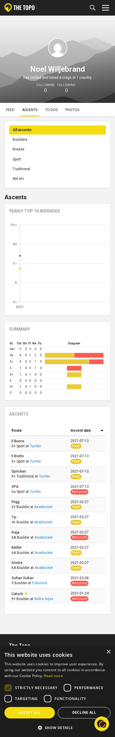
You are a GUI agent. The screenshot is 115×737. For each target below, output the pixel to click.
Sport (17, 159)
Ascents (29, 110)
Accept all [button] (30, 712)
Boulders (20, 140)
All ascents (22, 130)
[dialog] (57, 691)
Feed (10, 110)
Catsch (18, 594)
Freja (16, 532)
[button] (57, 727)
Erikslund (39, 583)
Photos (72, 110)
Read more (53, 675)
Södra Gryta (43, 599)
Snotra (17, 563)
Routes (18, 149)
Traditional (21, 169)
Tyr (14, 517)
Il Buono (18, 441)
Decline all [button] (84, 712)
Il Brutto (18, 456)
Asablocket (43, 507)
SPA (15, 487)
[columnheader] (38, 431)
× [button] (108, 652)
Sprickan (19, 471)
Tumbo (35, 446)
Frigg (16, 502)
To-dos (51, 110)
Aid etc (18, 179)
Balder (17, 547)
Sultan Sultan (23, 578)
